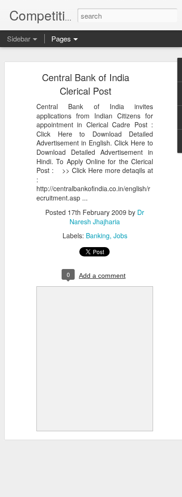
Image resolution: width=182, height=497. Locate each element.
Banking (98, 235)
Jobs (120, 235)
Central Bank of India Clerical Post (85, 83)
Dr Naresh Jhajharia (107, 216)
